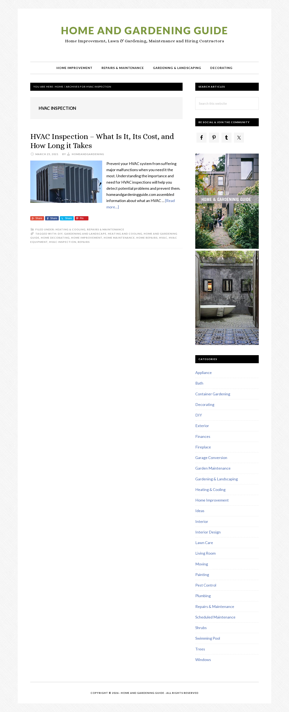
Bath (199, 383)
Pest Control (205, 585)
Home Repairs (147, 237)
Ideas (199, 510)
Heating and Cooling (125, 233)
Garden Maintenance (213, 468)
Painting (202, 574)
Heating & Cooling (70, 229)
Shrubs (201, 627)
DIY (60, 233)
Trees (200, 649)
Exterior (202, 425)
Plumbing (203, 595)
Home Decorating (55, 237)
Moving (201, 564)
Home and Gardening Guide (144, 30)
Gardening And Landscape (85, 233)
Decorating (204, 404)
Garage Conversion (211, 457)
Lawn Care (204, 542)
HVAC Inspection (62, 241)
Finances (202, 436)
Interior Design (208, 532)
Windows (203, 659)
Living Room (205, 553)
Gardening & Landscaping (216, 479)
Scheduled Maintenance (215, 617)
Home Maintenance (119, 237)
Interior (201, 521)
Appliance (203, 372)
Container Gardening (212, 394)
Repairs (84, 241)
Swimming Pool (207, 638)
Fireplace (203, 447)
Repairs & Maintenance (105, 229)
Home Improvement (86, 237)
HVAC (163, 237)
